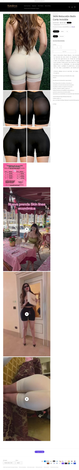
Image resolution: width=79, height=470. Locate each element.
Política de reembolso (22, 467)
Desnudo (62, 36)
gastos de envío (57, 24)
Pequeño (56, 32)
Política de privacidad (30, 467)
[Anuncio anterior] (3, 1)
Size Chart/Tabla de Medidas (59, 40)
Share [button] (55, 103)
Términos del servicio (39, 467)
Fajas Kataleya (8, 467)
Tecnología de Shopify (14, 467)
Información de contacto (54, 467)
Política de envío (46, 467)
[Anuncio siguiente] (75, 1)
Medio (63, 32)
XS (68, 32)
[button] (69, 7)
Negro (56, 36)
